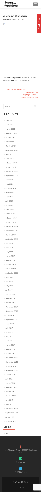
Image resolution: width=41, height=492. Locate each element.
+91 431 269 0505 (20, 472)
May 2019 (9, 252)
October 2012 (10, 421)
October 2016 (10, 366)
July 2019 (9, 243)
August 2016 (10, 375)
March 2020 (10, 214)
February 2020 (11, 218)
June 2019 (9, 247)
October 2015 (10, 396)
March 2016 (10, 383)
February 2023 (11, 163)
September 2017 (11, 319)
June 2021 (9, 180)
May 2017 (9, 336)
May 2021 (9, 184)
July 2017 (9, 328)
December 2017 (11, 307)
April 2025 (9, 120)
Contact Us (20, 462)
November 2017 (11, 311)
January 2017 (10, 353)
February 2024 (11, 133)
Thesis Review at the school (14, 89)
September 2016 (11, 370)
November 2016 (11, 362)
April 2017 (9, 341)
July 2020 (9, 201)
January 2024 (10, 137)
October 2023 (10, 146)
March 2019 (10, 256)
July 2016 (9, 379)
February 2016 (11, 387)
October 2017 (10, 315)
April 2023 (9, 158)
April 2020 (9, 209)
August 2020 (10, 197)
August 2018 (10, 277)
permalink (25, 80)
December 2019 (11, 226)
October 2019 (10, 235)
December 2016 (11, 358)
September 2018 (11, 273)
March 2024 (10, 129)
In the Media (26, 77)
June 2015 (9, 400)
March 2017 (10, 345)
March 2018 (10, 294)
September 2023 (11, 150)
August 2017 (10, 324)
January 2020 (10, 222)
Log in (7, 433)
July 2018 (9, 281)
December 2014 (11, 408)
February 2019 (11, 260)
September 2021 (11, 175)
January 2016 (10, 391)
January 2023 (10, 167)
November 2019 (11, 230)
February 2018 (11, 298)
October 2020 (10, 188)
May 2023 (9, 154)
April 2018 (9, 290)
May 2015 (9, 404)
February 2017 (11, 349)
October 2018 (10, 269)
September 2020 (11, 192)
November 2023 (11, 142)
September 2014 (11, 413)
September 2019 (11, 239)
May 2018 (9, 286)
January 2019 (10, 264)
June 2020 (9, 205)
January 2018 (10, 302)
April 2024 (9, 125)
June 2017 (9, 332)
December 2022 (11, 171)
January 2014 (10, 417)
